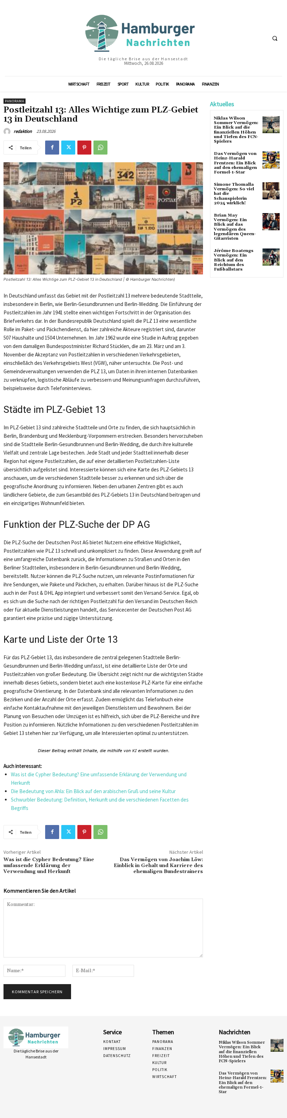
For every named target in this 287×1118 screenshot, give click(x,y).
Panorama (14, 101)
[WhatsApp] (100, 148)
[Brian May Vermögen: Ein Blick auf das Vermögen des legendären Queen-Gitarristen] (271, 221)
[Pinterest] (84, 148)
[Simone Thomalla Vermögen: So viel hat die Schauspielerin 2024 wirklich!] (271, 190)
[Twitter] (68, 148)
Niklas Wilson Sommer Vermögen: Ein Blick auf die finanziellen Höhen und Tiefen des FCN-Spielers (236, 130)
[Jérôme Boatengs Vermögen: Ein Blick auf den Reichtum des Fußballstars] (271, 257)
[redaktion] (8, 131)
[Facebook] (52, 148)
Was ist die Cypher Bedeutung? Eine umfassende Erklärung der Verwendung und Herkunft (49, 866)
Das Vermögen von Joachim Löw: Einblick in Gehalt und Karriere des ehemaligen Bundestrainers (158, 866)
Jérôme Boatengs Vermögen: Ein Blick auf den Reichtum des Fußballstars (233, 260)
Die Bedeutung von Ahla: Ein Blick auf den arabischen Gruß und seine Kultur (93, 791)
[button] (275, 38)
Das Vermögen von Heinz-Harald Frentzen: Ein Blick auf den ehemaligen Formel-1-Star (235, 163)
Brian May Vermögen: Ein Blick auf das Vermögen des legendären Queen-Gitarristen (235, 227)
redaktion (23, 131)
